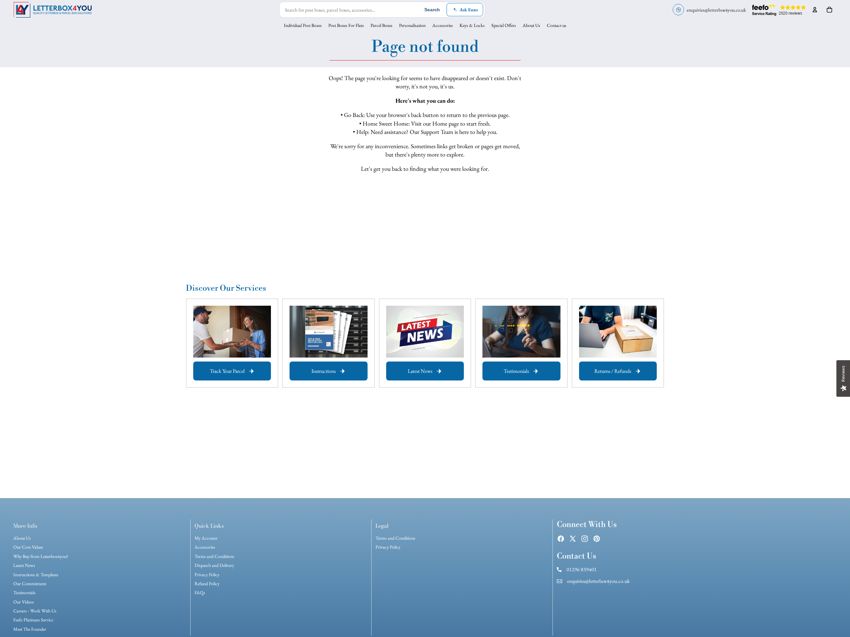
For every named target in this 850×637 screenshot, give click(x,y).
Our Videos (23, 602)
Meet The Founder (29, 629)
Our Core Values (28, 547)
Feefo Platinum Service (33, 620)
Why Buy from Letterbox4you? (40, 556)
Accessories (205, 547)
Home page (445, 123)
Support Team (437, 132)
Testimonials (24, 592)
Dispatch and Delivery (214, 565)
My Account (206, 538)
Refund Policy (207, 583)
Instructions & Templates (35, 575)
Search (432, 9)
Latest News (24, 565)
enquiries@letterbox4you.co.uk (598, 581)
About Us (22, 538)
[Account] (815, 9)
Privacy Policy (207, 575)
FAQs (200, 592)
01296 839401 (581, 569)
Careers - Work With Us (34, 611)
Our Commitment (29, 583)
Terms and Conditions (214, 556)
